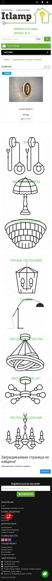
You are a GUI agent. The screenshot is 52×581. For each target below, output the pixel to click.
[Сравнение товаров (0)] (37, 2)
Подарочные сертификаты (10, 530)
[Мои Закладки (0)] (42, 2)
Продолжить (45, 471)
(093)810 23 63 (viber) (26, 29)
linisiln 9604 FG (26, 109)
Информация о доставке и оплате (12, 508)
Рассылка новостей (7, 554)
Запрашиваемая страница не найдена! (27, 59)
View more (26, 156)
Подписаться (27, 494)
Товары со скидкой (7, 532)
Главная (6, 59)
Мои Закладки (6, 552)
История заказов (7, 550)
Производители (6, 527)
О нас (3, 506)
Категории (8, 52)
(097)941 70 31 (22, 33)
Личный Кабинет (6, 547)
